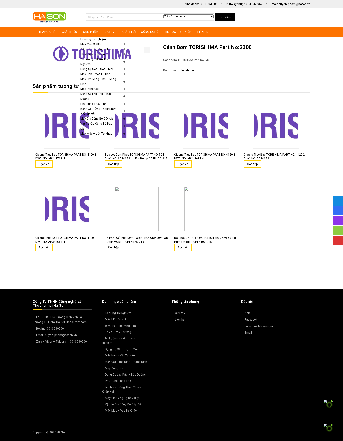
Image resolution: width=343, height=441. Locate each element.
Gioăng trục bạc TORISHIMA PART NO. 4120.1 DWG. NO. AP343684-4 (308, 47)
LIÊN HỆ (203, 32)
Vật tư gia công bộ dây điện (96, 126)
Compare (57, 164)
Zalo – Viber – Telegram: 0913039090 (61, 341)
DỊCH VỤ (111, 32)
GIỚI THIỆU (69, 32)
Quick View (65, 164)
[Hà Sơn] (49, 16)
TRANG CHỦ (47, 32)
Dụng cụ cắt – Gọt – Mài (96, 69)
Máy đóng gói (89, 88)
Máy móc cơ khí (90, 44)
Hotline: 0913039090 (50, 328)
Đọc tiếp (44, 164)
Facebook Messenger (258, 326)
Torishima (187, 70)
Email (248, 332)
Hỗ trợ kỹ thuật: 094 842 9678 (244, 4)
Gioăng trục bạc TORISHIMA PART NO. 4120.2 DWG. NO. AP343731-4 (303, 47)
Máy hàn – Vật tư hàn (95, 74)
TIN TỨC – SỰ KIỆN (178, 32)
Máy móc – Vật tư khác (96, 133)
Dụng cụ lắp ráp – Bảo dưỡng (96, 96)
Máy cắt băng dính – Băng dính (98, 81)
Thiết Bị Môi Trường (93, 54)
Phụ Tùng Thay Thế (93, 103)
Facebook (250, 319)
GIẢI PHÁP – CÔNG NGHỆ (140, 32)
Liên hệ (179, 319)
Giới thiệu (180, 313)
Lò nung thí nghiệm (93, 39)
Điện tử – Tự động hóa (95, 49)
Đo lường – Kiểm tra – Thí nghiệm (98, 62)
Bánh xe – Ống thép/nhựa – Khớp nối (98, 111)
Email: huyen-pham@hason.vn (290, 4)
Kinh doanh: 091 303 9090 (202, 4)
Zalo (247, 313)
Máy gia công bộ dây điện (97, 118)
